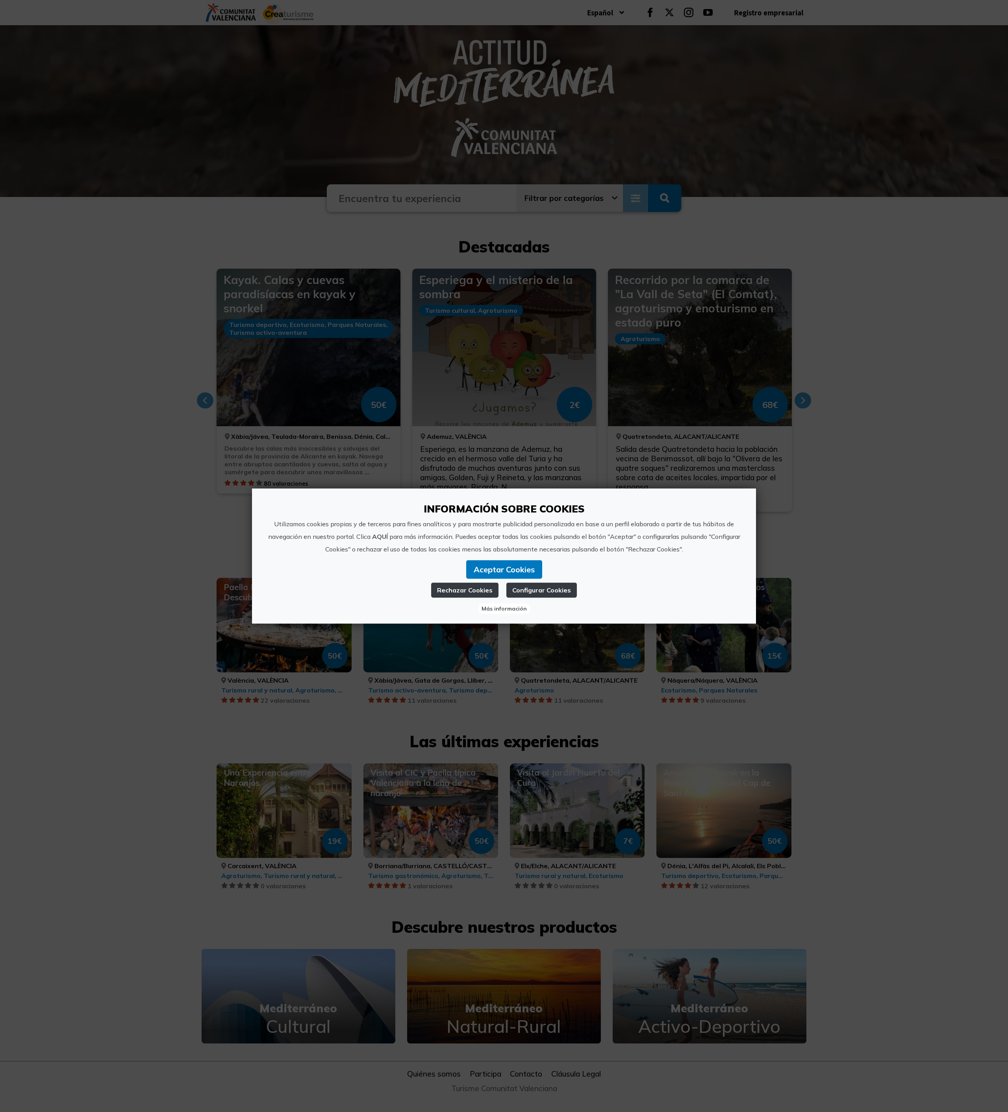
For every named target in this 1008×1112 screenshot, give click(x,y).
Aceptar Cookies (504, 569)
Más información (504, 608)
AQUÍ (380, 536)
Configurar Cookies (541, 590)
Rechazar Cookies (465, 590)
